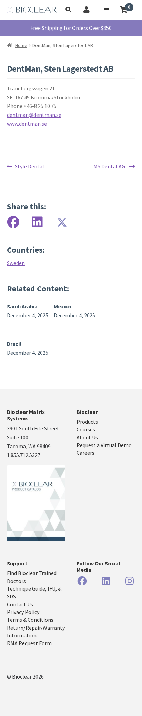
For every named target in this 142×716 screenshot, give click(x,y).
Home (21, 45)
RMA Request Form (29, 643)
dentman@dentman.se (34, 114)
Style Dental (29, 166)
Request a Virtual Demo (104, 445)
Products (87, 421)
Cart (129, 7)
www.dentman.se (27, 123)
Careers (85, 452)
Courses (86, 429)
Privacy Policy (23, 611)
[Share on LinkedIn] (37, 222)
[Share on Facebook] (13, 222)
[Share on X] (61, 222)
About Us (87, 437)
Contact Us (20, 604)
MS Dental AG (109, 166)
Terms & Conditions (30, 619)
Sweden (16, 263)
